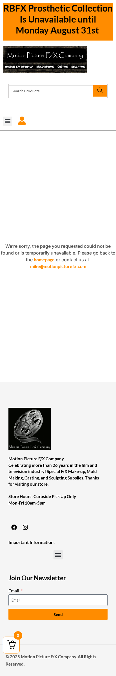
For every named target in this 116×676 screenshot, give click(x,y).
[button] (7, 121)
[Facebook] (14, 527)
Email (14, 590)
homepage (44, 259)
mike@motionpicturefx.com (58, 266)
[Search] (100, 91)
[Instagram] (25, 527)
